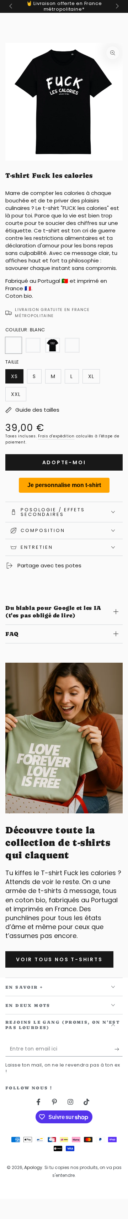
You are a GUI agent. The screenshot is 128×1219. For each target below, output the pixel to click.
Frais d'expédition (56, 436)
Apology (33, 1167)
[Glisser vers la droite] (117, 6)
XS (17, 378)
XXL (18, 396)
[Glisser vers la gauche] (11, 6)
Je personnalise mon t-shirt (64, 485)
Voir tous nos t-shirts (59, 959)
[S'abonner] (118, 1049)
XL (94, 378)
